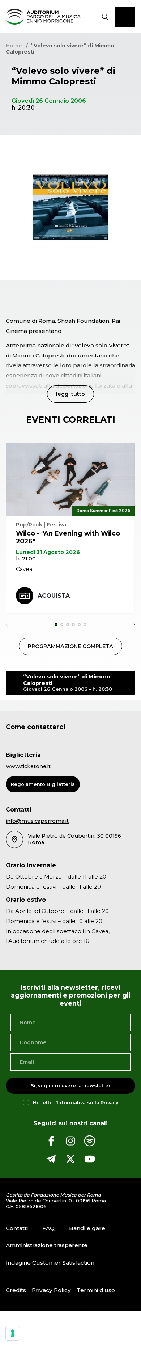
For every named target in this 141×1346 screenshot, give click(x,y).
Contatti (17, 1227)
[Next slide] (126, 624)
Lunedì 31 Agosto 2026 (48, 552)
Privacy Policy (51, 1290)
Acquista (54, 595)
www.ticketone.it (28, 766)
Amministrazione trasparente (46, 1245)
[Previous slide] (14, 624)
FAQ (48, 1227)
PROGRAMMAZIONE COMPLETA (70, 646)
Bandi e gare (87, 1227)
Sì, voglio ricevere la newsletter (71, 1085)
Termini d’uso (96, 1290)
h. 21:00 (26, 558)
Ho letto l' (75, 1102)
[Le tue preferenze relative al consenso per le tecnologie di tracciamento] (13, 1333)
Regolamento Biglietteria (43, 784)
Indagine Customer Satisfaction (50, 1262)
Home (14, 45)
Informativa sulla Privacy (87, 1102)
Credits (16, 1290)
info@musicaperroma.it (37, 821)
